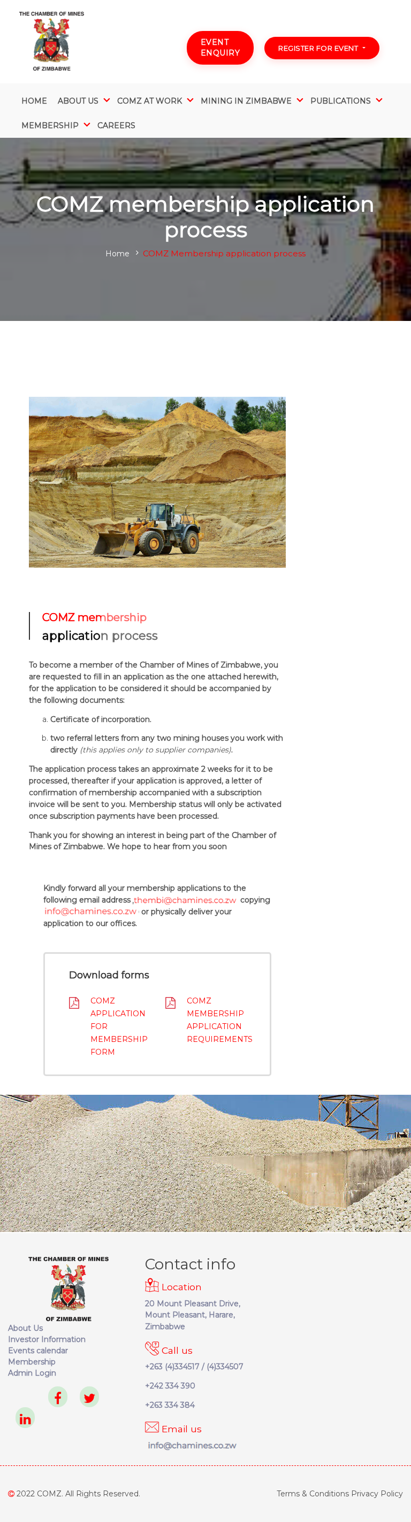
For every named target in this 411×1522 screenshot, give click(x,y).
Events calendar (38, 1350)
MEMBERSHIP (50, 125)
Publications (340, 101)
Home (34, 101)
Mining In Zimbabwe (246, 101)
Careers (116, 125)
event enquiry (220, 47)
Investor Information (47, 1339)
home (117, 253)
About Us (78, 101)
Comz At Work (149, 101)
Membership (32, 1362)
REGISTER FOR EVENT (318, 48)
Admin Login (32, 1373)
